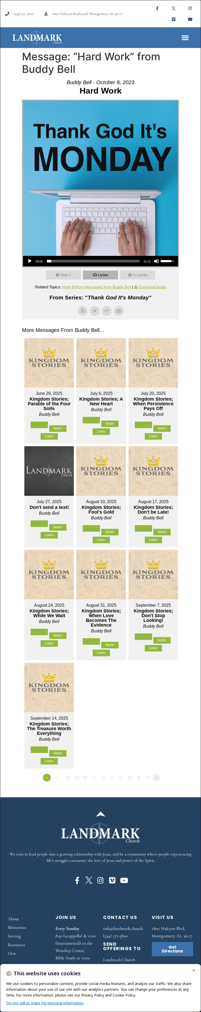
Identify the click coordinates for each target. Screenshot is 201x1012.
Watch (65, 275)
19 (76, 778)
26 (139, 778)
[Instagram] (190, 8)
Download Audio (152, 287)
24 (121, 778)
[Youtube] (190, 19)
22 (103, 778)
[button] (185, 38)
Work (66, 287)
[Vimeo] (173, 19)
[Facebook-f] (157, 8)
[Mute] (156, 261)
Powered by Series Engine (159, 792)
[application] (100, 261)
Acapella (140, 275)
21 (94, 778)
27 (148, 778)
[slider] (93, 261)
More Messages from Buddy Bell (103, 287)
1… (58, 778)
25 (130, 778)
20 (85, 778)
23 (112, 778)
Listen (103, 275)
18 (67, 778)
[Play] (29, 261)
